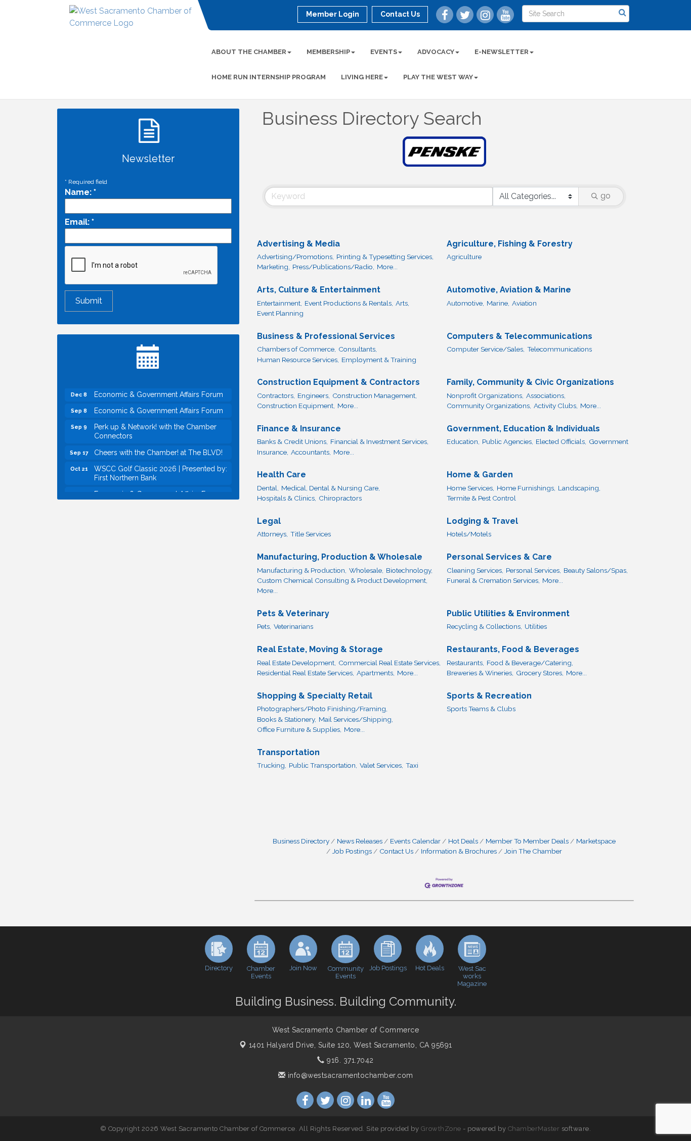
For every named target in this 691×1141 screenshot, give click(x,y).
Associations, (546, 395)
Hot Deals (463, 841)
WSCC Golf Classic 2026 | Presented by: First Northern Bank (160, 465)
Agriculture (464, 257)
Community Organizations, (489, 406)
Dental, (268, 488)
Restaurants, (465, 663)
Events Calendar (415, 841)
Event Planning (280, 313)
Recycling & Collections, (484, 626)
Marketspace (596, 841)
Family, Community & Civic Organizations (530, 382)
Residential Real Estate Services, (305, 673)
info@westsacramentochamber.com (349, 1075)
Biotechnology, (409, 570)
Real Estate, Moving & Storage (320, 649)
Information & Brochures (459, 851)
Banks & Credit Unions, (292, 441)
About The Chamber (248, 52)
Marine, (498, 303)
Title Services (310, 534)
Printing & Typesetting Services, (385, 257)
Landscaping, (579, 488)
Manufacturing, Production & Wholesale (339, 557)
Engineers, (313, 395)
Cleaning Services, (475, 570)
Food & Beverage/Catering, (530, 663)
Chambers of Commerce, (296, 349)
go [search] (605, 196)
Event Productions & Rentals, (349, 303)
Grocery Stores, (540, 673)
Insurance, (272, 452)
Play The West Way (438, 77)
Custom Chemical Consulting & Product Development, (342, 580)
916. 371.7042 (349, 1060)
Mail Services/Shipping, (356, 719)
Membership (328, 52)
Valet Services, (381, 765)
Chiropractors (340, 498)
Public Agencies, (507, 441)
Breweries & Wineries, (480, 673)
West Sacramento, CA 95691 (350, 1045)
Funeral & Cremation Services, (493, 580)
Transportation (288, 752)
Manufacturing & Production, (302, 570)
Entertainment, (279, 303)
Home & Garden (480, 474)
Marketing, (273, 267)
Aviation (524, 303)
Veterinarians (293, 626)
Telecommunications (559, 349)
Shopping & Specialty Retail (314, 696)
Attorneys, (272, 534)
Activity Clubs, (556, 406)
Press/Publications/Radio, (333, 267)
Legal (269, 521)
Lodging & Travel (482, 521)
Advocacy (435, 52)
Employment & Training (378, 360)
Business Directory (301, 841)
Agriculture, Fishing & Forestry (510, 244)
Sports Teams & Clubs (481, 709)
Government (608, 441)
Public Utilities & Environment (508, 613)
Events (383, 52)
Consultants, (357, 349)
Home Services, (470, 488)
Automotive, (465, 303)
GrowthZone (441, 1128)
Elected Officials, (561, 441)
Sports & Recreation (489, 696)
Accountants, (311, 452)
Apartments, (376, 673)
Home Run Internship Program (268, 77)
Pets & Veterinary (293, 613)
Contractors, (276, 395)
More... (387, 267)
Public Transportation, (323, 765)
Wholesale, (366, 570)
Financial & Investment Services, (379, 441)
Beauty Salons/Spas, (596, 570)
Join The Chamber (533, 851)
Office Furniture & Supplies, (299, 729)
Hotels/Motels (469, 534)
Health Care (281, 474)
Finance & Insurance (299, 428)
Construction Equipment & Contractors (338, 382)
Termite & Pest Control (481, 498)
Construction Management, (374, 395)
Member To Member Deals (527, 841)
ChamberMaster (534, 1128)
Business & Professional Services (326, 336)
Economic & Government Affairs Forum (158, 403)
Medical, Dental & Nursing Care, (330, 488)
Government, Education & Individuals (523, 428)
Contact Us (396, 851)
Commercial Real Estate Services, (389, 663)
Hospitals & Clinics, (286, 498)
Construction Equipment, (296, 406)
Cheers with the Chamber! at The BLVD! (158, 444)
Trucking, (271, 765)
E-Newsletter (501, 52)
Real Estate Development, (296, 663)
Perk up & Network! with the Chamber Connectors (155, 423)
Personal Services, (533, 570)
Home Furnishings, (526, 488)
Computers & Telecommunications (519, 336)
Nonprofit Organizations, (485, 395)
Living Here (362, 77)
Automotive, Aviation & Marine (509, 289)
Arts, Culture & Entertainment (318, 289)
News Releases (359, 841)
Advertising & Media (298, 244)
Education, (463, 441)
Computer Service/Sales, (486, 349)
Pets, (264, 626)
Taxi (412, 765)
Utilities (536, 626)
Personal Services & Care (499, 557)
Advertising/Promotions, (295, 257)
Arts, (402, 303)
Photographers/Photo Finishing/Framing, (322, 709)
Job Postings (352, 851)
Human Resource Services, (298, 360)
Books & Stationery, (286, 719)
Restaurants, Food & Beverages (513, 649)
